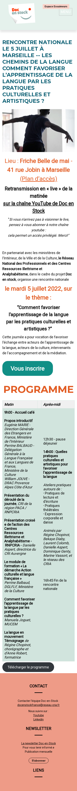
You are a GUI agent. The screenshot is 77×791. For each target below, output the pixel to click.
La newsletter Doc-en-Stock (38, 743)
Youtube (38, 715)
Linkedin (38, 719)
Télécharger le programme (28, 667)
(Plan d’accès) (38, 178)
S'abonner (38, 760)
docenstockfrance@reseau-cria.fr (38, 705)
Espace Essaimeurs (56, 6)
